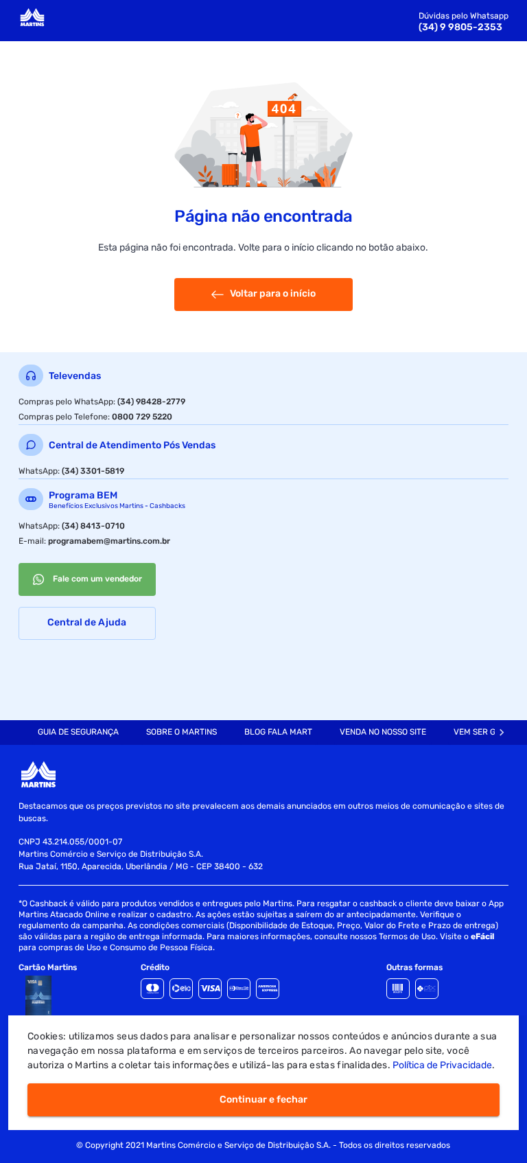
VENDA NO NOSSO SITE (383, 732)
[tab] (78, 732)
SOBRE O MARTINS (181, 732)
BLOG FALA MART (278, 732)
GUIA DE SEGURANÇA (78, 732)
